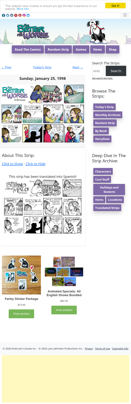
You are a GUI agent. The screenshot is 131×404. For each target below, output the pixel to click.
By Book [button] (101, 131)
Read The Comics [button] (28, 49)
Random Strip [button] (58, 49)
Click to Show (12, 163)
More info (23, 8)
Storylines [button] (102, 139)
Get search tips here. (102, 78)
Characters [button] (103, 171)
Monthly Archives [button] (107, 115)
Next (77, 67)
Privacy (89, 348)
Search (116, 71)
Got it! (115, 5)
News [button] (97, 49)
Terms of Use (102, 348)
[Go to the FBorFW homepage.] (33, 31)
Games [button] (81, 49)
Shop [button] (112, 49)
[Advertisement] (65, 379)
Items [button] (99, 200)
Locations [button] (115, 200)
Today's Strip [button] (104, 107)
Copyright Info (120, 348)
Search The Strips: (106, 63)
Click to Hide (35, 163)
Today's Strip (42, 67)
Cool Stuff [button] (102, 179)
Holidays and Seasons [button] (109, 189)
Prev (6, 67)
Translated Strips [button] (107, 208)
